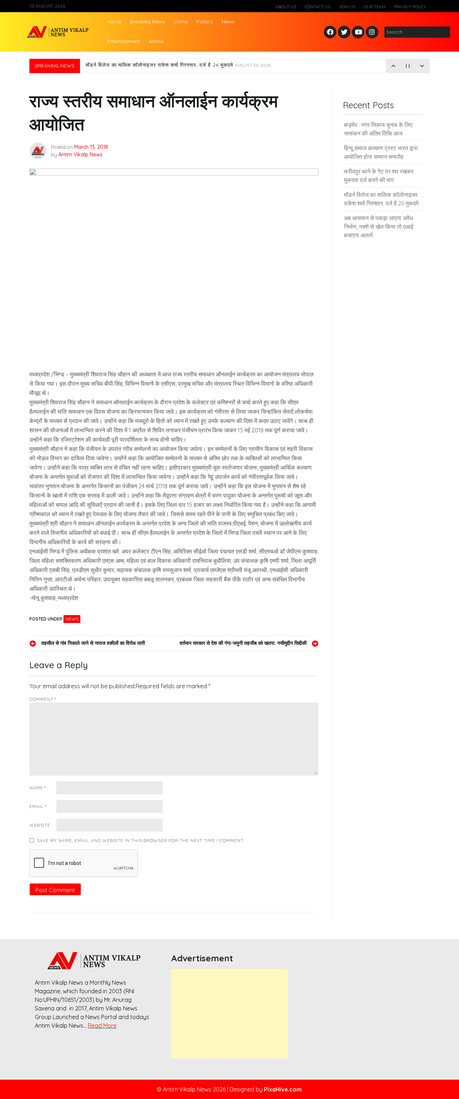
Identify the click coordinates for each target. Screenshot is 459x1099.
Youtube (358, 32)
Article (156, 41)
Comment (42, 699)
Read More (102, 1025)
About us (285, 6)
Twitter (344, 32)
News (228, 21)
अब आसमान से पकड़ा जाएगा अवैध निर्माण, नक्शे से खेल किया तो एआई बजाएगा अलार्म (378, 226)
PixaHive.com (283, 1089)
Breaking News (147, 21)
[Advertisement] (229, 1013)
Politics (204, 21)
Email (37, 806)
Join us (347, 6)
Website (39, 825)
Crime (181, 21)
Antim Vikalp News (80, 154)
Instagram (373, 32)
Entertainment (123, 41)
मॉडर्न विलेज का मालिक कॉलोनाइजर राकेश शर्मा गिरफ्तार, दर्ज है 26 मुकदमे (178, 66)
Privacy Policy (410, 6)
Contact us (317, 6)
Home (114, 21)
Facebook (331, 32)
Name (37, 787)
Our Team (374, 6)
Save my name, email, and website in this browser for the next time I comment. (140, 840)
